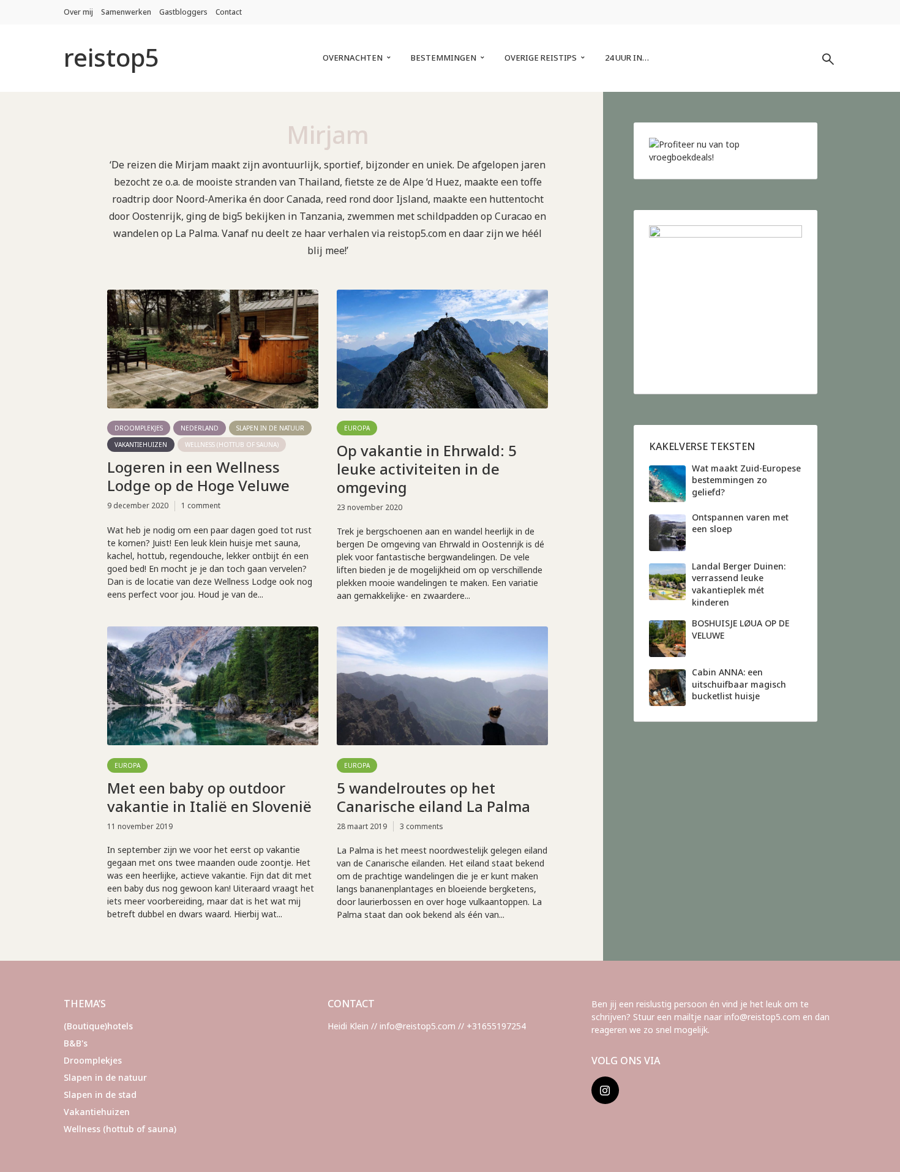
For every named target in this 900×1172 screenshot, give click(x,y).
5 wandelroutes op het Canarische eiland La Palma (433, 797)
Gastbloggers (183, 12)
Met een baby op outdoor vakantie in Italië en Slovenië (209, 797)
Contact (229, 12)
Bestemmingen (443, 57)
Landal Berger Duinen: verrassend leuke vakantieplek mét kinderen (739, 584)
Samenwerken (126, 12)
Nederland (200, 428)
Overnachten (353, 57)
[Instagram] (605, 1090)
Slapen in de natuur (270, 428)
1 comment (200, 505)
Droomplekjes (138, 428)
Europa (357, 428)
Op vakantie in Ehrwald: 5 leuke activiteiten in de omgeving (427, 469)
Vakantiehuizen (140, 444)
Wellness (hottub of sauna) (232, 444)
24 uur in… (627, 57)
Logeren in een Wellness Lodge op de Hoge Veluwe (198, 476)
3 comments (421, 826)
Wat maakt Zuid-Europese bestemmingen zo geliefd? (746, 480)
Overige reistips (540, 57)
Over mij (78, 12)
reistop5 (111, 57)
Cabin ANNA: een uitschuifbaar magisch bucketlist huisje (739, 684)
